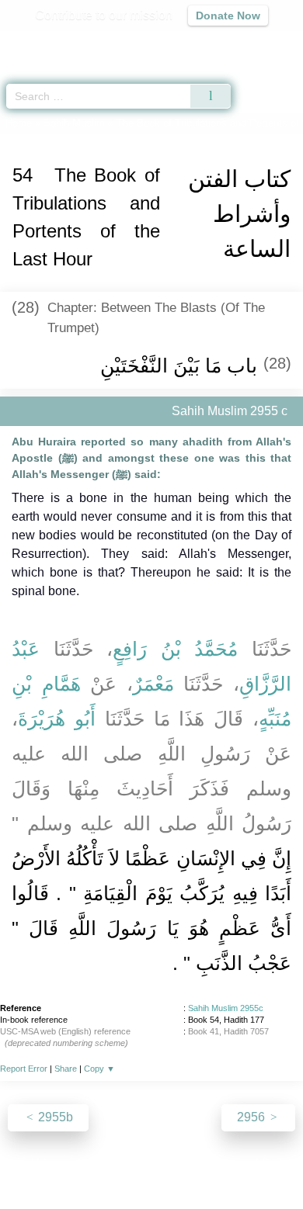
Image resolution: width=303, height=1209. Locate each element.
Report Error (23, 1068)
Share (65, 1068)
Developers (168, 1163)
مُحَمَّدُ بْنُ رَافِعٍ (175, 649)
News (59, 1163)
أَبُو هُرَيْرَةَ (57, 718)
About (17, 1163)
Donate (282, 1163)
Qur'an (74, 43)
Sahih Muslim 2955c (225, 1008)
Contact (231, 1163)
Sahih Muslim (74, 123)
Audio (257, 43)
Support (105, 1163)
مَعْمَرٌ (153, 684)
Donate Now (228, 15)
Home (18, 123)
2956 (252, 1117)
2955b (54, 1117)
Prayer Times (195, 43)
